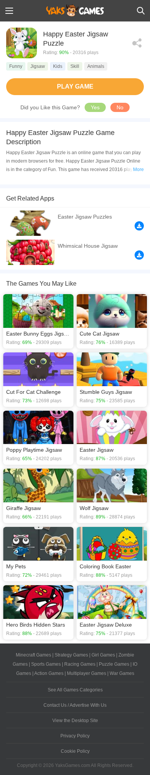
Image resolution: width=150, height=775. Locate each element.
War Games (122, 673)
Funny (15, 66)
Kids (57, 66)
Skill (74, 66)
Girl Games (103, 655)
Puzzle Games (114, 664)
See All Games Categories (75, 690)
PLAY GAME (75, 86)
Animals (95, 66)
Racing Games (79, 664)
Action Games (48, 673)
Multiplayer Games (86, 673)
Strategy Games (71, 655)
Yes (95, 107)
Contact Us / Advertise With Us (75, 705)
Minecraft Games (33, 655)
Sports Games (46, 664)
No (120, 107)
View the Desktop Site (75, 720)
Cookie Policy (75, 751)
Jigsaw (37, 66)
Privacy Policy (75, 736)
